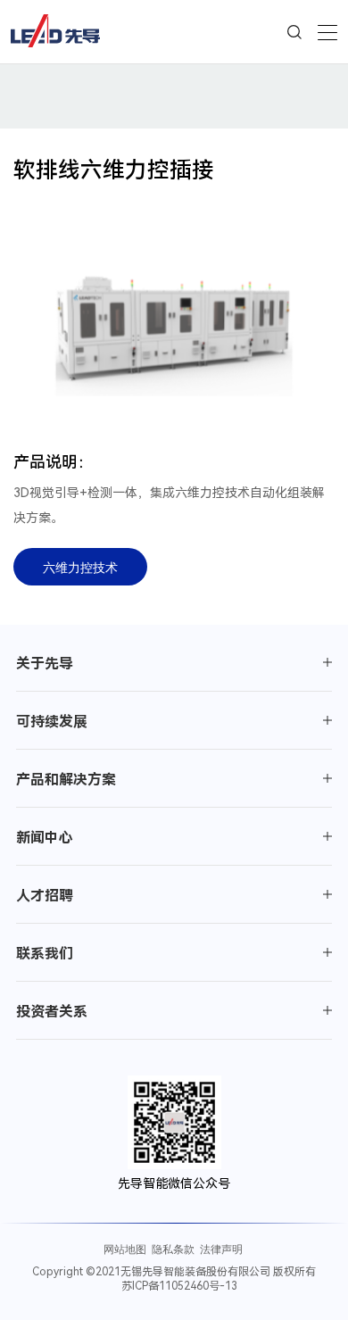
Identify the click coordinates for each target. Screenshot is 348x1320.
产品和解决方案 (66, 779)
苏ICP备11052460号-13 (179, 1286)
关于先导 (44, 663)
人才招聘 (44, 895)
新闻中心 (44, 837)
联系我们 (44, 953)
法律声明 (221, 1248)
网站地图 (125, 1248)
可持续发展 (51, 721)
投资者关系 (51, 1011)
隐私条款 (173, 1248)
